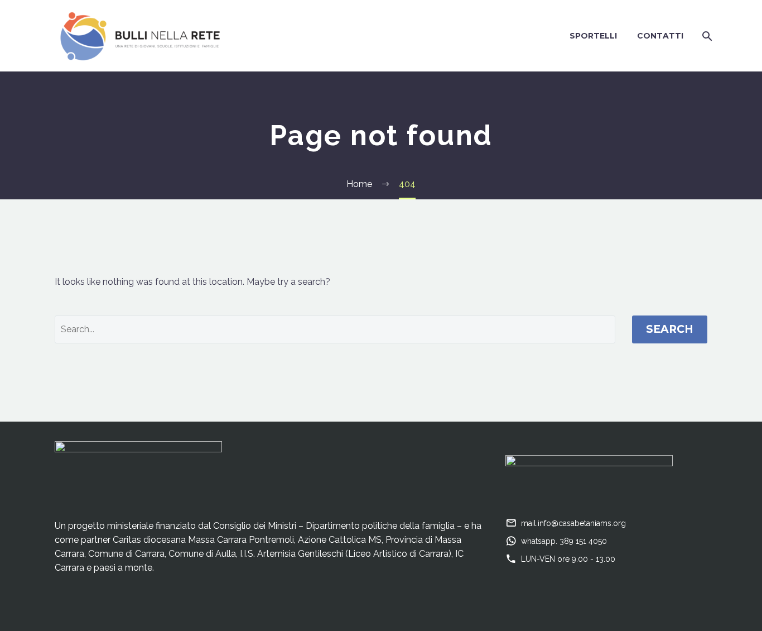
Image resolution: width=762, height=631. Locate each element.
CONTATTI (660, 36)
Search (669, 329)
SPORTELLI (593, 36)
